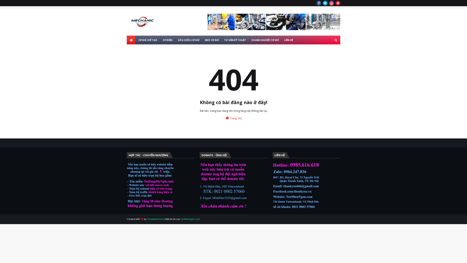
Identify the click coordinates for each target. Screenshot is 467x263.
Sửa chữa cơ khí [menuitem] (188, 40)
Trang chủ (235, 118)
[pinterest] (338, 3)
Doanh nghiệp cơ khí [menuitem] (265, 40)
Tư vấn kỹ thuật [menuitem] (235, 40)
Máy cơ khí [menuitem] (212, 40)
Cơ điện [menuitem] (167, 40)
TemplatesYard (155, 219)
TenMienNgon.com (190, 219)
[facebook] (319, 3)
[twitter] (325, 3)
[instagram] (331, 3)
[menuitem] (131, 40)
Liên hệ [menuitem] (288, 40)
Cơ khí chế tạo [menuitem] (147, 40)
